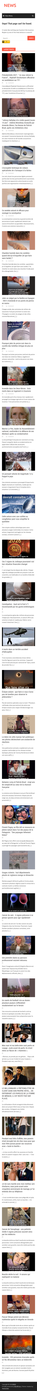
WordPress (17, 1386)
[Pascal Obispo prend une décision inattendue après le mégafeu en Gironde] (18, 1304)
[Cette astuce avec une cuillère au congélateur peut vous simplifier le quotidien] (18, 504)
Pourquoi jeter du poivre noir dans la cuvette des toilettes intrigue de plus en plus (17, 346)
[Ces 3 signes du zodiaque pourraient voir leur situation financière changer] (18, 549)
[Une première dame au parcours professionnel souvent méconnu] (18, 945)
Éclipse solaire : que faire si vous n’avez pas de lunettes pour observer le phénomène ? (17, 694)
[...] (24, 93)
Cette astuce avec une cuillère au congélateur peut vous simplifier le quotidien (15, 519)
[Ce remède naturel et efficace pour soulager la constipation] (18, 198)
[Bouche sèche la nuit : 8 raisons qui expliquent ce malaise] (18, 1262)
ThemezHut (5, 1388)
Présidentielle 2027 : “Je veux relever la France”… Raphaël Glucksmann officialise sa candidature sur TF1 (18, 77)
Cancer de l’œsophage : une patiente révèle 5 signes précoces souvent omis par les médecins (17, 1232)
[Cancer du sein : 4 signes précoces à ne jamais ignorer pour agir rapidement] (18, 902)
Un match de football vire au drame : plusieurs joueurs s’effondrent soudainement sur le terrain (16, 1003)
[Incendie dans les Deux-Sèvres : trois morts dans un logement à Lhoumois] (18, 376)
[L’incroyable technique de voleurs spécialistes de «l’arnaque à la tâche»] (18, 155)
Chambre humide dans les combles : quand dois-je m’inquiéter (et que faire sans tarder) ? (17, 255)
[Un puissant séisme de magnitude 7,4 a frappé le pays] (18, 461)
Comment (11, 83)
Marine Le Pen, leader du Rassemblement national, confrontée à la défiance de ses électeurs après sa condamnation (18, 431)
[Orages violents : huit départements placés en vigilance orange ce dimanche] (18, 860)
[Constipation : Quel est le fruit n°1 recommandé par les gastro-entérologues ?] (18, 591)
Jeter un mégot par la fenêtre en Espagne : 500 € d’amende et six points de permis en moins (18, 300)
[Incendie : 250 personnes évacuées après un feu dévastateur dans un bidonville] (18, 1344)
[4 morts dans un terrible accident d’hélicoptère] (18, 636)
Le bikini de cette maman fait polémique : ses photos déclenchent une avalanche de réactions (18, 739)
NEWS (10, 5)
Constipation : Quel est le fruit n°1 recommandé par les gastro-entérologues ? (18, 606)
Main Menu (9, 16)
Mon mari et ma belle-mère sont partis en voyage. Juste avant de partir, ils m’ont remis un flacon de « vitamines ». (18, 1048)
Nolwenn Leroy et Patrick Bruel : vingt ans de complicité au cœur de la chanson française (18, 784)
